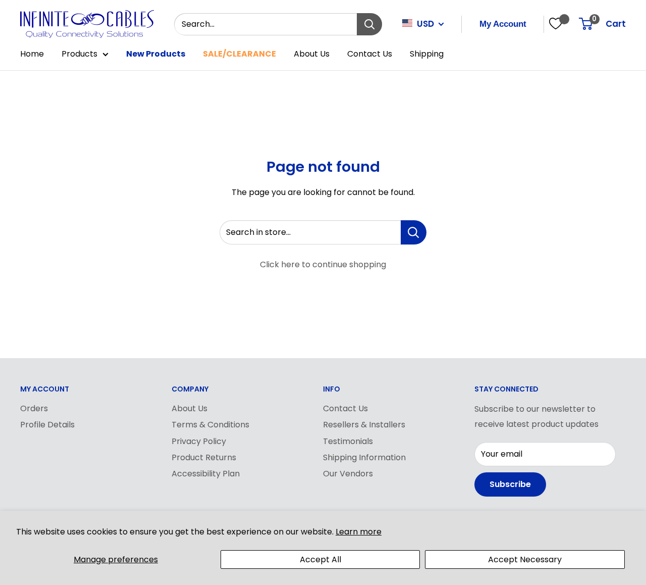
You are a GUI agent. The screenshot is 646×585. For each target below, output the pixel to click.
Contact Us (369, 54)
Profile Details (47, 424)
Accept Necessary (525, 559)
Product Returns (204, 457)
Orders (34, 408)
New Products (155, 54)
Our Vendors (348, 473)
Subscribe (510, 484)
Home (32, 54)
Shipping (427, 54)
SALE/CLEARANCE (239, 54)
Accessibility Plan (206, 473)
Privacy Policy (199, 441)
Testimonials (348, 441)
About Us (312, 54)
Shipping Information (364, 457)
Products (79, 54)
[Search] (369, 24)
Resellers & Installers (364, 424)
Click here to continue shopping (323, 264)
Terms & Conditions (210, 424)
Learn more (359, 532)
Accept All (320, 559)
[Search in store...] (413, 232)
